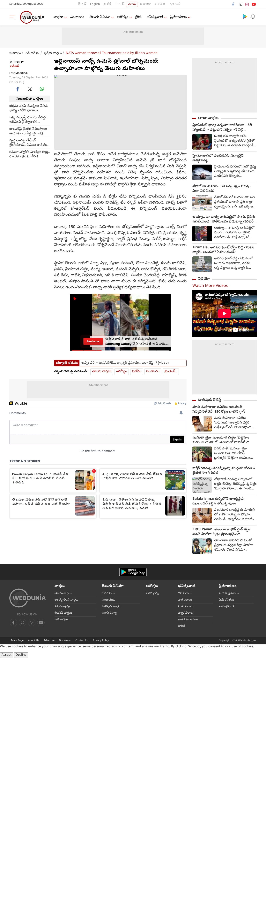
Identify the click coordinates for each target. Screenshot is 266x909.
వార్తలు (58, 17)
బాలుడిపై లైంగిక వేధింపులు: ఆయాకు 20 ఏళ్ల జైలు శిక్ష (28, 131)
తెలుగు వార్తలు (101, 371)
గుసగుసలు (108, 593)
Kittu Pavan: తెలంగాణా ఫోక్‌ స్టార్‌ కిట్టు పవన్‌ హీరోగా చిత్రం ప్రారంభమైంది (221, 532)
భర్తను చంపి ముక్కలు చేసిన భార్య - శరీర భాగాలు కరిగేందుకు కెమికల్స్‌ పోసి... (28, 108)
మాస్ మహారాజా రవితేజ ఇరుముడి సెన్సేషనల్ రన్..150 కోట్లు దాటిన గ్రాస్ (218, 409)
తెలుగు (132, 4)
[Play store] (245, 16)
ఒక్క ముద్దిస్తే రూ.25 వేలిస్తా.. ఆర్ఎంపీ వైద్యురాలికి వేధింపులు (28, 119)
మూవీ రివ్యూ (109, 613)
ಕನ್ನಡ (160, 4)
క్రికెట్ (138, 17)
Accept (6, 655)
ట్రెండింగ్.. (171, 371)
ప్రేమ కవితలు (226, 600)
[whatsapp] (41, 88)
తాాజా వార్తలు (208, 118)
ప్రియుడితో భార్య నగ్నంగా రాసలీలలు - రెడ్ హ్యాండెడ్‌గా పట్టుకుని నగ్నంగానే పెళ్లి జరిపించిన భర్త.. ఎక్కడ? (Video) (222, 127)
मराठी (120, 4)
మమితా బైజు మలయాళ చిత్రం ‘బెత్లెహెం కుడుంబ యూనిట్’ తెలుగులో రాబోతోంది (220, 440)
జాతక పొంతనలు (188, 620)
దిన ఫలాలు (184, 593)
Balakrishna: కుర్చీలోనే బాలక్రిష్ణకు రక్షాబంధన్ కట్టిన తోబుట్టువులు (218, 501)
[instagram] (247, 4)
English (95, 4)
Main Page (17, 640)
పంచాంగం (77, 17)
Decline (21, 655)
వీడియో (204, 279)
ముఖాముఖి (108, 600)
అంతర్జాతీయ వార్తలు (66, 600)
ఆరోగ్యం (122, 17)
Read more (93, 341)
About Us (33, 640)
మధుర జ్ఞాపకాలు (229, 593)
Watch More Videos (210, 286)
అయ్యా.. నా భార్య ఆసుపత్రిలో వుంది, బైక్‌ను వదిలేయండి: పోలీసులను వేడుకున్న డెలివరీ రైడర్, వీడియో (223, 219)
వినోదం (136, 371)
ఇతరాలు (15, 53)
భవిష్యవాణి (155, 17)
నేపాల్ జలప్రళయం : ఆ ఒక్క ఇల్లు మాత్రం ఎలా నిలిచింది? (221, 189)
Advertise (49, 640)
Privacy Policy (101, 640)
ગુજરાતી (174, 4)
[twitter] (240, 4)
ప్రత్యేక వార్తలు (53, 53)
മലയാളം (145, 4)
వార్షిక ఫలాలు (186, 613)
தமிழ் (108, 4)
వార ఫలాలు (185, 600)
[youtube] (254, 4)
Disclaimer (65, 640)
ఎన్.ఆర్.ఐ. (32, 53)
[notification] (253, 16)
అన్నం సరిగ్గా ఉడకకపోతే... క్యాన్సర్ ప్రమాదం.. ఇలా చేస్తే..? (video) (125, 363)
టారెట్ (181, 626)
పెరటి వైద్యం (153, 593)
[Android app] (133, 572)
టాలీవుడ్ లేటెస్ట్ (209, 400)
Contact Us (81, 640)
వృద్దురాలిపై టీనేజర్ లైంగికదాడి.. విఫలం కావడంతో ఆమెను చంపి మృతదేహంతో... (29, 142)
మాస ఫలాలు (185, 607)
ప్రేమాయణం (178, 17)
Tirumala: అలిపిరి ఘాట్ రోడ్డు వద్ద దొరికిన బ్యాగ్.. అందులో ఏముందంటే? (223, 250)
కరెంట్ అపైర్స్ (62, 607)
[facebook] (233, 4)
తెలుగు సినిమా (99, 17)
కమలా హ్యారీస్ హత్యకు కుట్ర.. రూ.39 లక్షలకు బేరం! (29, 154)
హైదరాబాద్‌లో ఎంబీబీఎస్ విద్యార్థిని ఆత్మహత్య (218, 158)
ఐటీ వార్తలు (61, 620)
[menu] (13, 17)
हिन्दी (82, 4)
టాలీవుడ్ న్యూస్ (111, 607)
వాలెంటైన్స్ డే (226, 607)
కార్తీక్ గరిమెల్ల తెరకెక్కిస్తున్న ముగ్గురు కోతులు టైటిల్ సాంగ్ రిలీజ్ (223, 471)
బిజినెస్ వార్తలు (63, 613)
